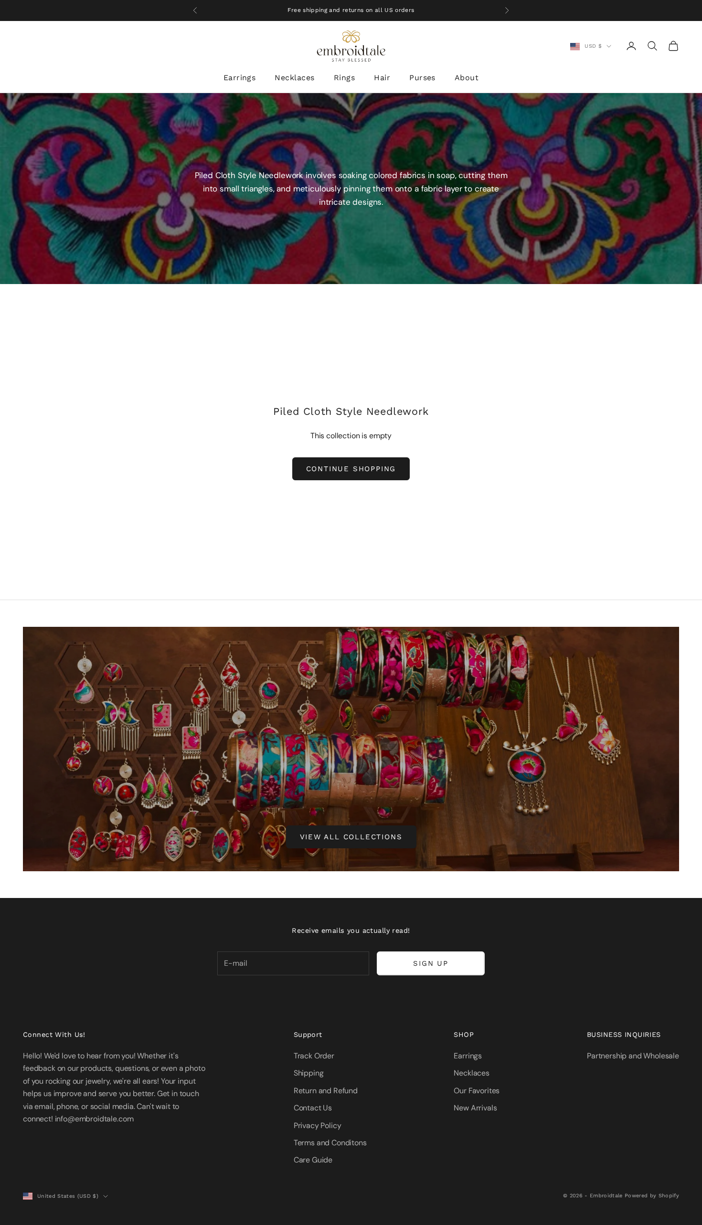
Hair (382, 77)
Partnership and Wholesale (633, 1056)
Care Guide (313, 1160)
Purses (422, 77)
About (467, 77)
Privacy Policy (317, 1125)
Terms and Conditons (330, 1143)
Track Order (314, 1056)
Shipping (309, 1073)
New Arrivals (475, 1108)
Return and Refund (326, 1091)
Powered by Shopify (652, 1196)
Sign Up (430, 963)
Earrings (239, 77)
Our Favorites (477, 1091)
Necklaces (294, 77)
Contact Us (313, 1108)
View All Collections (351, 837)
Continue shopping (351, 469)
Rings (344, 77)
